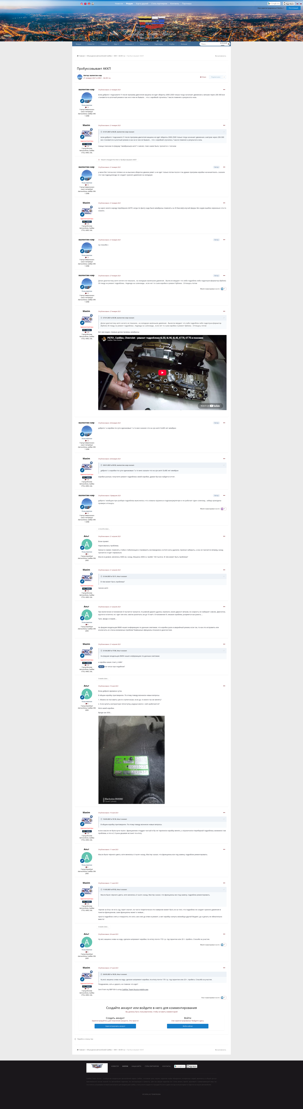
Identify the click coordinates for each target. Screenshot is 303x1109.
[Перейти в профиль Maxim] (87, 133)
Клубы (171, 44)
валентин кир (96, 75)
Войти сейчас (188, 1026)
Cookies (165, 1090)
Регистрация (293, 8)
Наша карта (136, 1066)
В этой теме (224, 44)
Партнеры (187, 3)
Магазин (129, 44)
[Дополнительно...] (224, 89)
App (116, 44)
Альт (86, 536)
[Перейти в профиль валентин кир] (79, 77)
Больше (184, 44)
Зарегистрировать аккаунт (115, 1026)
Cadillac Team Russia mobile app (135, 989)
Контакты (174, 3)
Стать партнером (159, 3)
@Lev (101, 667)
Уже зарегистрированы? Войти (270, 8)
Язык (137, 1090)
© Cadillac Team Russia (152, 1094)
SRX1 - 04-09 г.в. (104, 78)
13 (88, 107)
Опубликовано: (109, 90)
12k (87, 146)
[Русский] (297, 4)
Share (203, 77)
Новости (119, 3)
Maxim (86, 125)
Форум (129, 3)
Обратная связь (155, 1090)
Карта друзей (142, 3)
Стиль (144, 1090)
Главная (104, 44)
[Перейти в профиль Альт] (87, 544)
